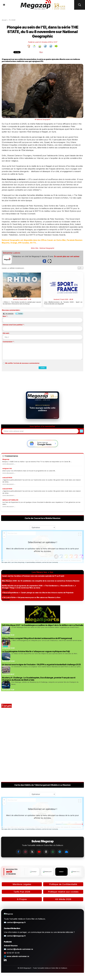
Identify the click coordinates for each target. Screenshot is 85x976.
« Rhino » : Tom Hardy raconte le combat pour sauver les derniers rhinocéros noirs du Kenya (22, 303)
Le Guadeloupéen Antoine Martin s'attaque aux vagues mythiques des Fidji (36, 651)
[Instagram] (25, 852)
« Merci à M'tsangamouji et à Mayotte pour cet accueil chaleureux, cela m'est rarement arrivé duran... (46, 640)
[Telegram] (59, 852)
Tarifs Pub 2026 (22, 891)
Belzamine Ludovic (11, 253)
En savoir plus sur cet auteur (66, 256)
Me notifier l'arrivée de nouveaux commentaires (22, 363)
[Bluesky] (66, 852)
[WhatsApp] (53, 852)
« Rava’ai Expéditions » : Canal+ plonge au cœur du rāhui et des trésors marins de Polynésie (37, 593)
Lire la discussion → (8, 464)
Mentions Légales (22, 884)
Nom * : (5, 316)
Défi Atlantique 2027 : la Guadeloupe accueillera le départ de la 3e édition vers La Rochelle (42, 625)
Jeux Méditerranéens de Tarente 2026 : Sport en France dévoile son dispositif (63, 303)
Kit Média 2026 (63, 899)
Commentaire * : (8, 342)
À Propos (22, 899)
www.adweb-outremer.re (18, 956)
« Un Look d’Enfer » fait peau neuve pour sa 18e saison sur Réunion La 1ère (31, 597)
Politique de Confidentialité (63, 884)
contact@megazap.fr (16, 922)
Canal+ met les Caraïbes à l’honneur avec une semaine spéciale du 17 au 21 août (33, 576)
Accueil (4, 20)
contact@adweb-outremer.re (20, 949)
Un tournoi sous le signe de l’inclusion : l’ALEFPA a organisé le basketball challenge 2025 (41, 664)
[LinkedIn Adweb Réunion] (5, 959)
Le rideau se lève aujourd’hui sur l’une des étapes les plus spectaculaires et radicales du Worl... (44, 653)
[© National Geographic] (42, 64)
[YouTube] (39, 852)
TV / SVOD (12, 20)
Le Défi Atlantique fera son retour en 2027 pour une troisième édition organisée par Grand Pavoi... (45, 627)
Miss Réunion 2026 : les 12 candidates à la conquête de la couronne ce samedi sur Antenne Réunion (40, 581)
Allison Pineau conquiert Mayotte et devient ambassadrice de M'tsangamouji (37, 638)
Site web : (6, 333)
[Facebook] (18, 852)
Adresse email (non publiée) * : (13, 325)
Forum (7, 706)
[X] (32, 852)
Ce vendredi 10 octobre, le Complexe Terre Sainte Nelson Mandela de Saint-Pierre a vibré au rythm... (46, 667)
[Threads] (46, 852)
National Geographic (46, 248)
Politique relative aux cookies (63, 891)
